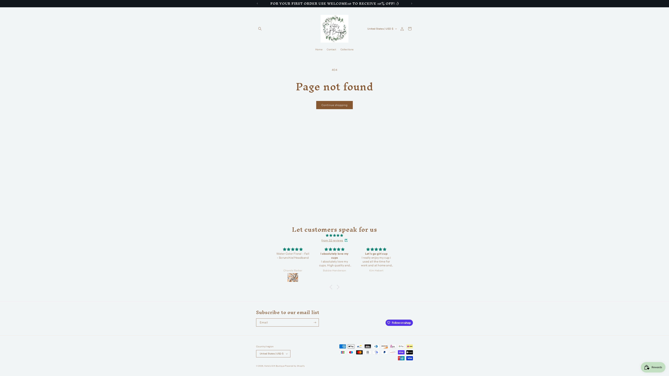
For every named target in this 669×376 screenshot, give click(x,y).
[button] (260, 29)
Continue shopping (334, 105)
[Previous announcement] (257, 3)
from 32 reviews (332, 240)
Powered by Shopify (295, 366)
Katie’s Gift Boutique (274, 366)
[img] (334, 235)
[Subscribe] (315, 322)
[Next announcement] (412, 3)
